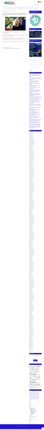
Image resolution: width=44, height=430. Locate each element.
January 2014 (30, 316)
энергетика (35, 387)
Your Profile (31, 414)
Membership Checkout (33, 410)
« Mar (30, 70)
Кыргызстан (33, 379)
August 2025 (30, 144)
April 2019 (30, 245)
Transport (36, 372)
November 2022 (31, 188)
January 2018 (30, 264)
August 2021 (30, 208)
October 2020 (31, 221)
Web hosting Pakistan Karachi (25, 429)
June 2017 (30, 273)
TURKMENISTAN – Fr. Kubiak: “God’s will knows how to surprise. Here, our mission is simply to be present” (35, 105)
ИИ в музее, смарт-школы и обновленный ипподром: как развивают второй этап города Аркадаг (35, 75)
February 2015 (31, 305)
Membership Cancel (32, 409)
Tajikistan (31, 372)
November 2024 (31, 156)
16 (33, 64)
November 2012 (31, 332)
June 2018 (30, 257)
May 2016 (30, 289)
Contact (30, 405)
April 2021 (30, 213)
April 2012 (30, 340)
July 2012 (30, 337)
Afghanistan (31, 366)
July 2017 (30, 272)
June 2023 (30, 179)
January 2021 (30, 217)
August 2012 (30, 336)
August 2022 (30, 192)
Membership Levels (32, 413)
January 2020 (30, 233)
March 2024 (30, 167)
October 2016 (31, 284)
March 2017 (30, 277)
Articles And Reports (7, 47)
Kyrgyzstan (37, 369)
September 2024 (31, 159)
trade (33, 372)
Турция (38, 382)
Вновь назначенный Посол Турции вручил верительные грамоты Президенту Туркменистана (34, 117)
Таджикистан (34, 380)
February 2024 (31, 168)
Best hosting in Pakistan (40, 429)
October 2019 (31, 237)
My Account (30, 415)
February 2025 (31, 152)
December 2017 (31, 265)
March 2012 (30, 341)
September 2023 (31, 175)
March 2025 (30, 151)
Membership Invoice (32, 412)
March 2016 (30, 292)
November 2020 (31, 220)
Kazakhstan (16, 48)
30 (33, 67)
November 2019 (31, 236)
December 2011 (31, 345)
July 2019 (30, 241)
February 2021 (31, 216)
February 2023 (31, 184)
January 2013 (30, 329)
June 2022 (30, 195)
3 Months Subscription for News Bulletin (34, 394)
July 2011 (30, 348)
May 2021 (30, 212)
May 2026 (30, 136)
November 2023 (31, 172)
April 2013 (30, 325)
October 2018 (31, 253)
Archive (30, 401)
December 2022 (31, 187)
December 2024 (31, 155)
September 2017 (31, 269)
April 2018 (30, 260)
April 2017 (30, 276)
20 (40, 64)
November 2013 (31, 317)
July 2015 (30, 301)
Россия (30, 380)
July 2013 (30, 321)
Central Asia (6, 48)
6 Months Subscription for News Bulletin (34, 397)
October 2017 (31, 268)
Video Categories (31, 419)
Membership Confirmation (33, 411)
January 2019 (30, 249)
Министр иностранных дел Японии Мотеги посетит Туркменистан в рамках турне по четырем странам (34, 127)
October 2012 (31, 333)
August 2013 (30, 320)
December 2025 (31, 139)
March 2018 (30, 261)
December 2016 (31, 281)
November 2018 (31, 252)
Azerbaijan (34, 366)
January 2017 (30, 280)
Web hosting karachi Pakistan (33, 429)
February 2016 (31, 293)
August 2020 (30, 224)
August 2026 (30, 132)
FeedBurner (37, 361)
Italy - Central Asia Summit (12, 48)
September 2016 (31, 285)
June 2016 (30, 288)
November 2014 (31, 308)
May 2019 (30, 244)
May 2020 (30, 228)
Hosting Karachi (20, 429)
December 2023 (31, 171)
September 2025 (31, 143)
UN (39, 374)
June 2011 (30, 349)
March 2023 (30, 183)
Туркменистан (33, 382)
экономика (31, 387)
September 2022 (31, 191)
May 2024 (30, 164)
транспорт (39, 385)
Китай (30, 379)
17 (35, 64)
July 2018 (30, 256)
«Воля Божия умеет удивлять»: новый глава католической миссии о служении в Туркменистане (35, 102)
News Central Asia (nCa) (8, 2)
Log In (30, 406)
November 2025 (31, 140)
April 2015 (30, 304)
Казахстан (38, 377)
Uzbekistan (19, 48)
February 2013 (31, 328)
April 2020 (30, 229)
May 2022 (30, 196)
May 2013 (30, 324)
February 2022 (31, 200)
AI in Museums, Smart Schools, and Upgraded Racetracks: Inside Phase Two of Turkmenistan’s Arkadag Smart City (35, 79)
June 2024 (30, 163)
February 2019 (31, 248)
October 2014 (31, 309)
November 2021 (31, 204)
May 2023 (30, 180)
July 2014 (30, 312)
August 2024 (30, 160)
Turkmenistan (33, 374)
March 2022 (30, 199)
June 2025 (30, 147)
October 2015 (31, 297)
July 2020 (30, 225)
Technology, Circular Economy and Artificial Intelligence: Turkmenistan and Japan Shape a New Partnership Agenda (35, 94)
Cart (29, 402)
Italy (8, 48)
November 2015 (31, 296)
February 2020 (31, 232)
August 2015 (30, 300)
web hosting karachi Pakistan (9, 429)
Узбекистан (31, 384)
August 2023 (30, 176)
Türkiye (37, 374)
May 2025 (30, 148)
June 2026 (30, 135)
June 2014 (30, 313)
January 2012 (30, 344)
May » (31, 70)
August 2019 (30, 240)
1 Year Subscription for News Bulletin (33, 393)
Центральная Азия (37, 384)
